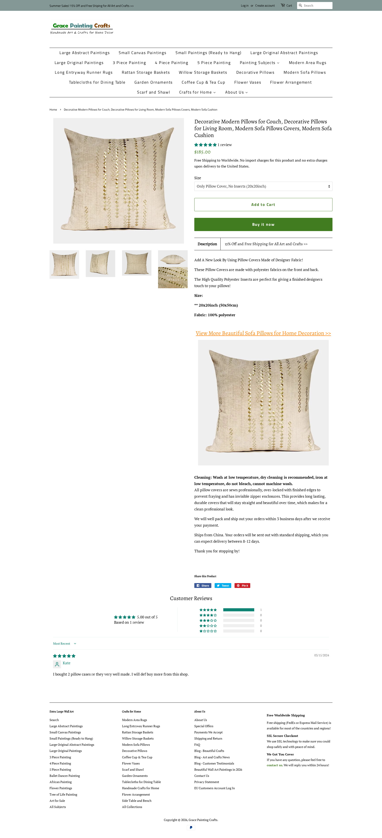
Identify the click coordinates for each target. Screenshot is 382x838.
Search (54, 720)
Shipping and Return (208, 738)
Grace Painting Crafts (203, 820)
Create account (265, 5)
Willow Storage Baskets (203, 72)
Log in (245, 5)
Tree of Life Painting (63, 794)
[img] (64, 655)
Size (197, 177)
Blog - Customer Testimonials (214, 763)
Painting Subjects (258, 63)
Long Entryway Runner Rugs (84, 72)
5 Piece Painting (214, 63)
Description (207, 244)
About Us (235, 92)
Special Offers (203, 726)
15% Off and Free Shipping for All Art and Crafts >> (266, 244)
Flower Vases (247, 82)
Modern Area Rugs (308, 63)
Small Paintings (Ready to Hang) (209, 53)
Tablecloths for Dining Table (97, 82)
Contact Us (201, 776)
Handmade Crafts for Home (140, 788)
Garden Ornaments (153, 82)
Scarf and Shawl (153, 92)
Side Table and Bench (136, 800)
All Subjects (58, 807)
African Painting (61, 782)
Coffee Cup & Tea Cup (203, 82)
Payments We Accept (208, 732)
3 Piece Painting (129, 63)
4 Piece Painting (171, 63)
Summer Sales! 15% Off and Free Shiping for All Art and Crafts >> (92, 5)
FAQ (197, 744)
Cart (289, 5)
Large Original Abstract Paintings (284, 53)
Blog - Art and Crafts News (212, 757)
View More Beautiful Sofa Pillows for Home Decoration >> (263, 333)
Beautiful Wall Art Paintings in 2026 (218, 769)
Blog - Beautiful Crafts (209, 751)
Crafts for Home (196, 92)
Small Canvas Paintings (142, 53)
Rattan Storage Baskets (146, 72)
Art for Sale (57, 800)
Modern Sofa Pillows (305, 72)
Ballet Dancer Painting (65, 776)
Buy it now (263, 224)
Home (53, 109)
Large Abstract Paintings (84, 53)
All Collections (132, 807)
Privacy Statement (206, 782)
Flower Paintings (61, 788)
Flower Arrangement (291, 82)
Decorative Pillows (255, 72)
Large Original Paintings (79, 63)
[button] (206, 144)
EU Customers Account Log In (214, 788)
